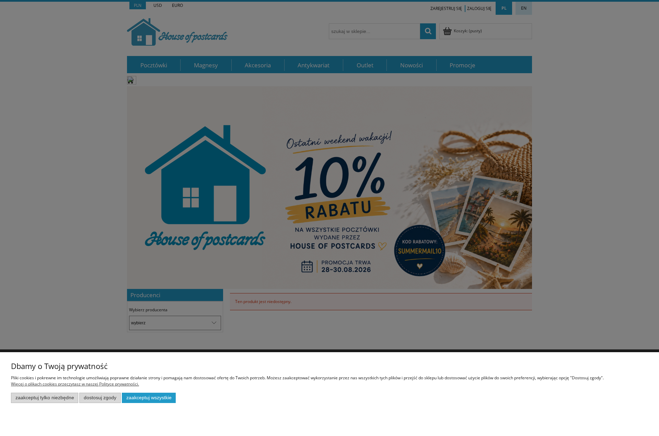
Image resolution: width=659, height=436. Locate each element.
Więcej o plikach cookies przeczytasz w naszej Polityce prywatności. (75, 384)
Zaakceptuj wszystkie (149, 397)
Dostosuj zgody (100, 397)
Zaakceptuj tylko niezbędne (44, 397)
